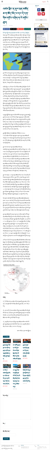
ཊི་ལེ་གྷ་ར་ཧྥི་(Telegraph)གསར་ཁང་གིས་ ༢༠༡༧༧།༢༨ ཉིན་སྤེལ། (16, 33)
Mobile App (5, 341)
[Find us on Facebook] (39, 10)
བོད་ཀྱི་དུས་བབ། (5, 25)
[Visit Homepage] (22, 2)
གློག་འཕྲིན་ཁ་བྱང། (6, 431)
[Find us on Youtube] (43, 14)
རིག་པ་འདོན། (6, 395)
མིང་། (4, 423)
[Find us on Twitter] (43, 10)
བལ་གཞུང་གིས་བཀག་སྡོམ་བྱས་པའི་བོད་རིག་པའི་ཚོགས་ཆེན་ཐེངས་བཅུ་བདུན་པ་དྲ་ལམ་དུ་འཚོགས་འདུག (16, 378)
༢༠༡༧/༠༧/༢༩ (11, 25)
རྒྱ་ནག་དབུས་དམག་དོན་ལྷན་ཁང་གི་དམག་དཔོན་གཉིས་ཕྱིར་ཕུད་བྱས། (26, 350)
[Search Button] (47, 2)
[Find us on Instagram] (39, 14)
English (44, 2)
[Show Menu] (2, 2)
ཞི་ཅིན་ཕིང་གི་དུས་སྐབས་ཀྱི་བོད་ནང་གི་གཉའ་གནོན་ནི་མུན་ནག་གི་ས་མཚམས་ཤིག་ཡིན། (27, 375)
